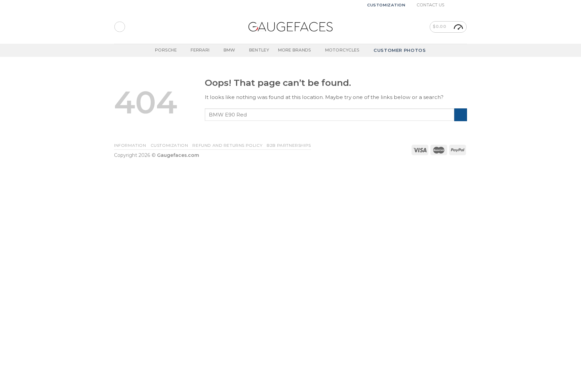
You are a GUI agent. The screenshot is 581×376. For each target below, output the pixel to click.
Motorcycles (342, 50)
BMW (229, 50)
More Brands (294, 50)
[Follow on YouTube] (464, 5)
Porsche (166, 50)
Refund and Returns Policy (227, 145)
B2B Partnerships (289, 145)
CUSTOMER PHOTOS (400, 50)
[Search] (119, 27)
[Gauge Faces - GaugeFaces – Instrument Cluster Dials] (290, 27)
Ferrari (200, 50)
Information (130, 145)
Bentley (259, 50)
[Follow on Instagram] (458, 5)
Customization (386, 5)
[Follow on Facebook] (452, 5)
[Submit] (460, 114)
